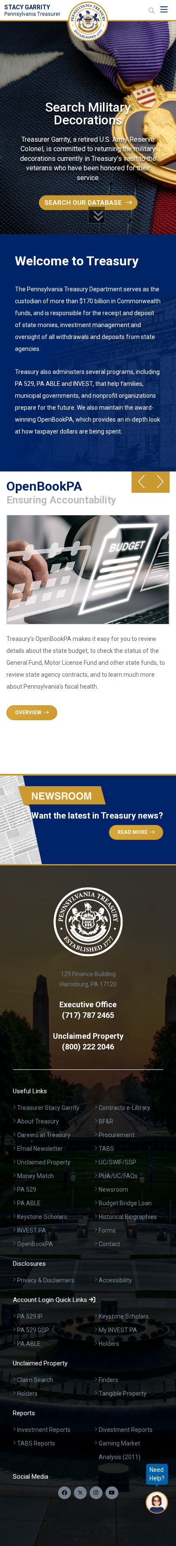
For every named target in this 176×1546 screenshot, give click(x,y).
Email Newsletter (40, 1148)
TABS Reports (36, 1443)
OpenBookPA (35, 1244)
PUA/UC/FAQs (118, 1175)
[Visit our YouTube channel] (112, 1492)
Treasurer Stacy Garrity (48, 1107)
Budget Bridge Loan (125, 1203)
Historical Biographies (128, 1216)
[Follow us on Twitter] (80, 1492)
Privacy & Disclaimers (45, 1280)
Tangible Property (123, 1393)
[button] (141, 482)
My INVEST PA (118, 1330)
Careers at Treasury (43, 1135)
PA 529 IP (30, 1316)
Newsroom (113, 1189)
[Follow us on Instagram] (96, 1492)
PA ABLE (29, 1203)
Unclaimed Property (43, 1162)
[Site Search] (152, 10)
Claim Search (35, 1379)
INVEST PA (31, 1230)
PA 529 (26, 1189)
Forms (107, 1230)
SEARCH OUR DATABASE (83, 202)
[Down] (96, 215)
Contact (109, 1244)
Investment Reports (43, 1429)
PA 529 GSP (33, 1330)
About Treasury (38, 1121)
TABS (106, 1148)
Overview (28, 713)
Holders (109, 1343)
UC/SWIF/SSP (117, 1162)
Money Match (35, 1175)
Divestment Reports (126, 1429)
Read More (132, 832)
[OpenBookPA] (88, 580)
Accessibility (115, 1280)
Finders (108, 1379)
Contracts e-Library (124, 1107)
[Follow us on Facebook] (64, 1492)
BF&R (106, 1121)
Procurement (117, 1135)
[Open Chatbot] (157, 1502)
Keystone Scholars (42, 1216)
